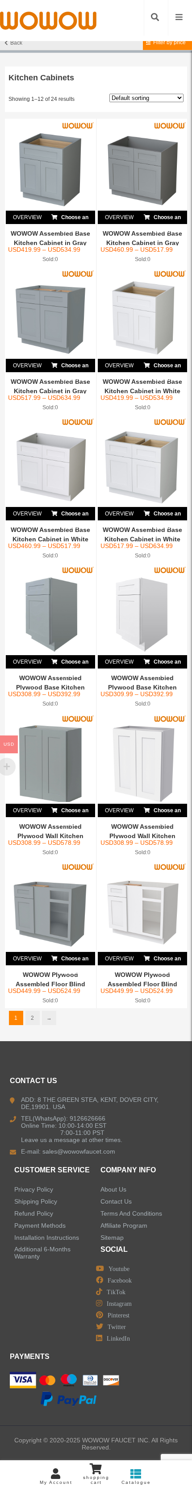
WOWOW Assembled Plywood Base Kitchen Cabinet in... (50, 687)
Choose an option (74, 219)
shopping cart (96, 1480)
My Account (56, 1482)
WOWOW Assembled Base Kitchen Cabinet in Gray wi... (50, 243)
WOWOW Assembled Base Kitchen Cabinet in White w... (142, 391)
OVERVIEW (27, 217)
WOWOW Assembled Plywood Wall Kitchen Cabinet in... (50, 836)
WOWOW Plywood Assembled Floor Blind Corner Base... (50, 984)
